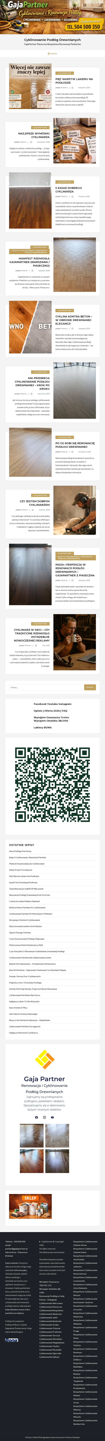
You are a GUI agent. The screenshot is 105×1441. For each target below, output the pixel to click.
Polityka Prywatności (14, 1321)
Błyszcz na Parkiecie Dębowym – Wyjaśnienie (29, 1020)
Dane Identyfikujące (14, 1332)
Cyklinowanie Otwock (49, 1328)
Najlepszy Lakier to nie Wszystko (24, 1001)
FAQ (64, 710)
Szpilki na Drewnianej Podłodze (23, 882)
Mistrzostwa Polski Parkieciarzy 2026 (26, 945)
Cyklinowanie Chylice (49, 1346)
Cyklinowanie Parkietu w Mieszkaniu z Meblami (30, 913)
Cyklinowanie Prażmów (50, 1332)
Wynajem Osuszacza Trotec (51, 717)
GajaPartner (64, 73)
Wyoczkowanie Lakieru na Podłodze (25, 926)
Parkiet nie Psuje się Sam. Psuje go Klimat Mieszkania (33, 989)
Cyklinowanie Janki (48, 1317)
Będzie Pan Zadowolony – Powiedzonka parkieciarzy (32, 964)
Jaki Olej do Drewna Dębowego (23, 1014)
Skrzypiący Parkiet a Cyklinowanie (24, 920)
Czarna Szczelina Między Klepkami (24, 901)
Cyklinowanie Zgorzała (50, 1353)
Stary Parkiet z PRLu (18, 1007)
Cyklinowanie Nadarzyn (50, 1314)
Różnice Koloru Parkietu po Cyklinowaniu (27, 907)
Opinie (38, 710)
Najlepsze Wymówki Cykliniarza (23, 1032)
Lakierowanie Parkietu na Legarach (24, 1026)
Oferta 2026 (52, 710)
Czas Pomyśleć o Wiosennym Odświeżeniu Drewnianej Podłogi (37, 951)
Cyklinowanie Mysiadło (50, 1349)
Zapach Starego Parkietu (20, 932)
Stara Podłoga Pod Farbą (20, 851)
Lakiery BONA (43, 727)
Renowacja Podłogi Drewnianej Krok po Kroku (29, 895)
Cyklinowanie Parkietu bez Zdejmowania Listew (30, 957)
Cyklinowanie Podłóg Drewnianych (52, 40)
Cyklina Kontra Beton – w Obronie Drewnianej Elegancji (73, 320)
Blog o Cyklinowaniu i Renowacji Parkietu (27, 857)
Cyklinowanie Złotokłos (50, 1339)
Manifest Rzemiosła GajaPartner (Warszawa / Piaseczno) (29, 262)
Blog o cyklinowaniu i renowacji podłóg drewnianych (30, 252)
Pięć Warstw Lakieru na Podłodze (24, 876)
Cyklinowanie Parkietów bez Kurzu (24, 995)
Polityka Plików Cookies (16, 1324)
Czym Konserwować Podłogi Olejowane (26, 939)
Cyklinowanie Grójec (49, 1324)
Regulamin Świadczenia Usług (18, 1328)
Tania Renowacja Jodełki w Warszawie (26, 888)
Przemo (64, 88)
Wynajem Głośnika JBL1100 (51, 720)
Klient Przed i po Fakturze (20, 870)
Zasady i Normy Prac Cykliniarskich (25, 976)
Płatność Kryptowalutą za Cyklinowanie (26, 863)
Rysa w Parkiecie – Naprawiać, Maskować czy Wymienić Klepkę (37, 970)
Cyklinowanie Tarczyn (49, 1335)
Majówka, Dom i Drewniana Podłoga (25, 982)
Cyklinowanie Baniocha (50, 1321)
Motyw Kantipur (72, 1437)
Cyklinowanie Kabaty (49, 1357)
